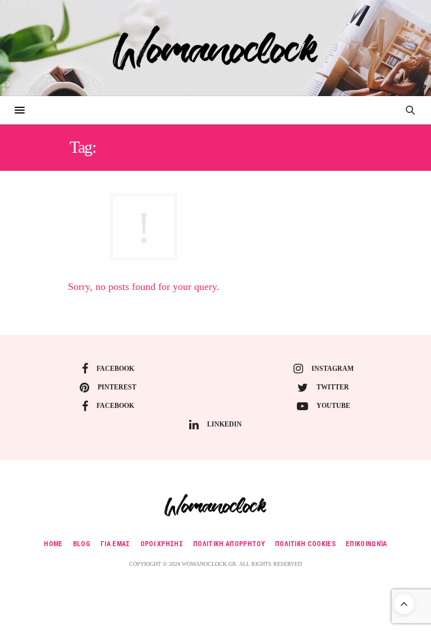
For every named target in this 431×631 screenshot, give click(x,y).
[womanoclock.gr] (215, 47)
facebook (115, 369)
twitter (333, 387)
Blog (81, 544)
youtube (333, 406)
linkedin (224, 424)
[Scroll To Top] (404, 604)
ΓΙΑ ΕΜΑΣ (115, 544)
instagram (332, 369)
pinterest (117, 387)
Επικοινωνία (366, 544)
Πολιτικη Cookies (305, 544)
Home (53, 544)
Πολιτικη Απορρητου (229, 544)
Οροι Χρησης (162, 544)
